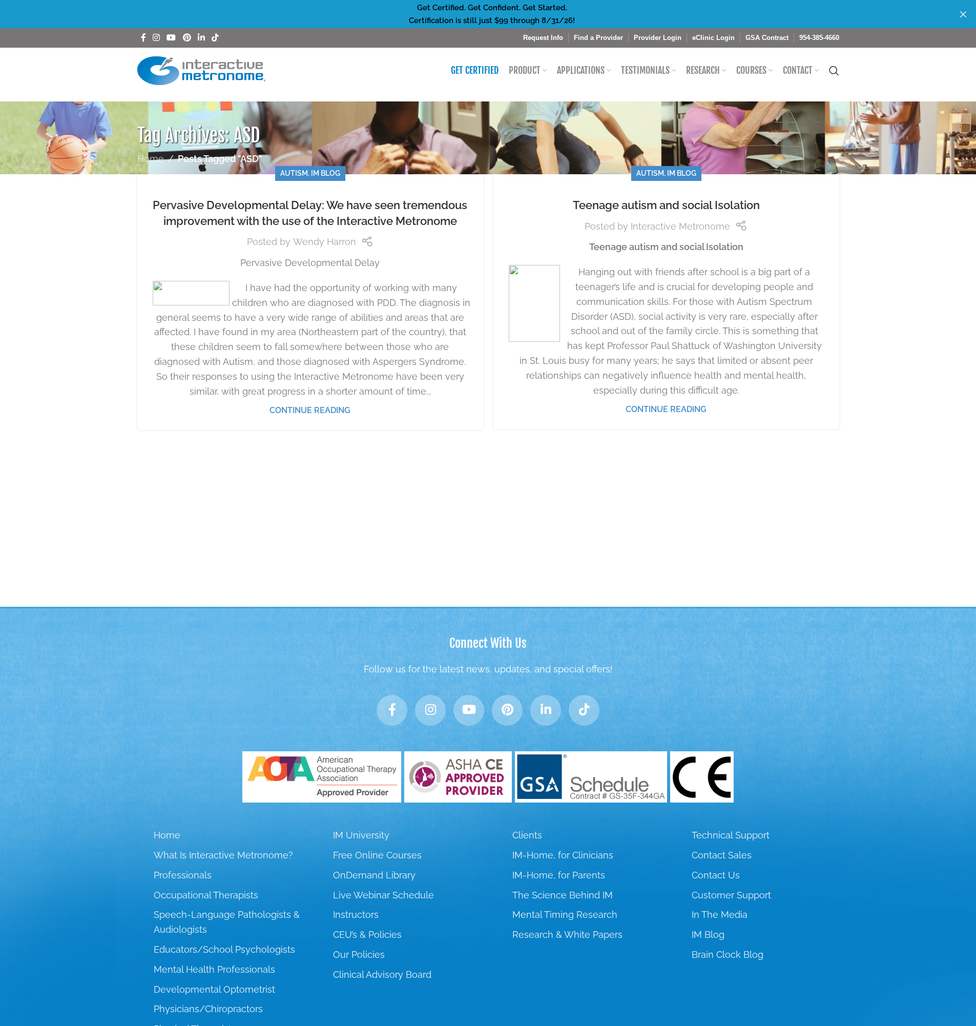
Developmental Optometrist (214, 989)
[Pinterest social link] (186, 38)
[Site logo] (201, 70)
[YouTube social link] (171, 38)
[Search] (834, 70)
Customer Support (731, 895)
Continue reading (309, 410)
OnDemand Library (374, 875)
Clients (527, 835)
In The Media (719, 914)
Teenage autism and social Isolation (666, 205)
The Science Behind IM (562, 895)
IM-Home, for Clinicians (562, 855)
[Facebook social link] (143, 38)
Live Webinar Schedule (383, 895)
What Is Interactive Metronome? (223, 855)
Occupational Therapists (206, 895)
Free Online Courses (377, 855)
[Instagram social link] (156, 38)
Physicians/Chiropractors (208, 1008)
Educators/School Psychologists (224, 949)
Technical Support (731, 835)
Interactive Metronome (680, 226)
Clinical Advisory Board (382, 974)
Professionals (183, 875)
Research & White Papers (567, 934)
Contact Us (716, 875)
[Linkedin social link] (201, 38)
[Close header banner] (963, 14)
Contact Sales (722, 855)
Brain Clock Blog (727, 954)
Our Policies (359, 954)
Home (150, 158)
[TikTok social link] (215, 38)
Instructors (356, 914)
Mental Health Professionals (214, 969)
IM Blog (325, 173)
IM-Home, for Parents (558, 875)
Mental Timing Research (564, 914)
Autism (294, 173)
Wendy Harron (324, 241)
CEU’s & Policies (367, 934)
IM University (361, 835)
